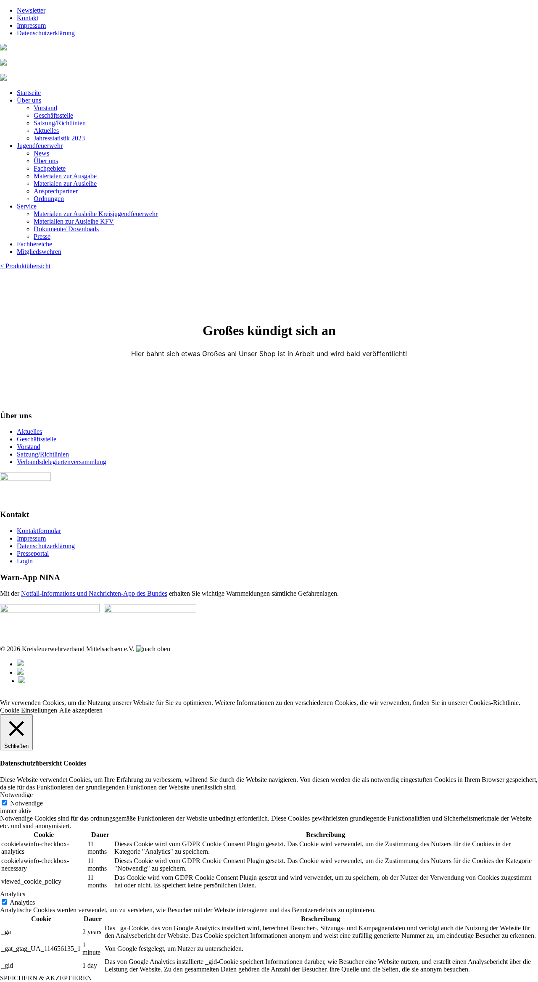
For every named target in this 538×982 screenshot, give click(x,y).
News (41, 153)
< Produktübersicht (25, 265)
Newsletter (31, 10)
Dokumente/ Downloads (66, 228)
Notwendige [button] (16, 794)
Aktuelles (46, 130)
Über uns (29, 100)
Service (27, 206)
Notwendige (26, 803)
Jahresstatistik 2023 (59, 138)
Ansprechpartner (56, 191)
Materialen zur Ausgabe (65, 176)
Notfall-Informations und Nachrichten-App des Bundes (94, 593)
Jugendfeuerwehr (40, 145)
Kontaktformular (39, 530)
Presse (42, 236)
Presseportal (33, 553)
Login (25, 561)
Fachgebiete (50, 168)
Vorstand (45, 107)
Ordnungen (49, 198)
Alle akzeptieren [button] (81, 710)
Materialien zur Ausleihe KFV (74, 221)
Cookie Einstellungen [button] (28, 710)
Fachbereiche (34, 244)
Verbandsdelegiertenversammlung (61, 461)
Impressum (31, 25)
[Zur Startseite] (3, 48)
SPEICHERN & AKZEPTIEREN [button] (46, 978)
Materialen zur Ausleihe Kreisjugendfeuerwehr (96, 213)
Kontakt (27, 17)
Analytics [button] (12, 894)
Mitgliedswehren (39, 251)
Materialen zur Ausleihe (65, 183)
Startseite (29, 92)
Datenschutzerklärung (46, 33)
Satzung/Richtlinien (60, 123)
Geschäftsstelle (53, 115)
